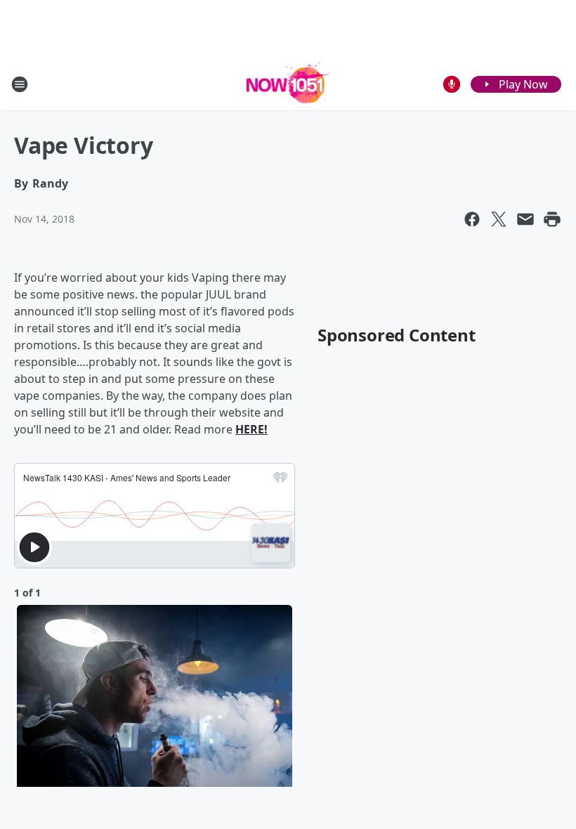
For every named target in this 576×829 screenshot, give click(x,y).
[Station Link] (288, 84)
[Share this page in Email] (525, 219)
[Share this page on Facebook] (472, 219)
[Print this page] (552, 219)
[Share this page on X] (499, 219)
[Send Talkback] (451, 84)
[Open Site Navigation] (19, 84)
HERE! (251, 429)
